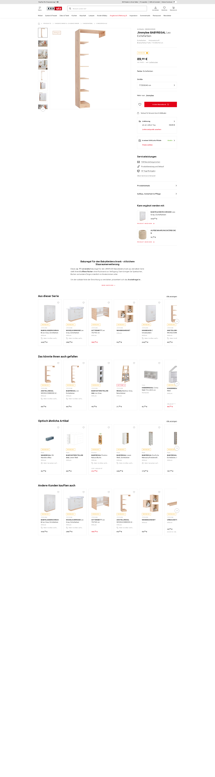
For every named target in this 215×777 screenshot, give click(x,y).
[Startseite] (39, 23)
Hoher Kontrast (167, 2)
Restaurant (157, 16)
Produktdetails (143, 185)
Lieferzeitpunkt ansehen (151, 129)
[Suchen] (70, 8)
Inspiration (133, 16)
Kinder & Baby (102, 16)
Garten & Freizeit (51, 16)
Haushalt (83, 16)
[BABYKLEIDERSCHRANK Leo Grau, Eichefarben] (142, 216)
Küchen (74, 16)
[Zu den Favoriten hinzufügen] (140, 104)
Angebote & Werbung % (118, 16)
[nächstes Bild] (177, 321)
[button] (43, 33)
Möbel (40, 16)
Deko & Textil (64, 16)
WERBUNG (141, 53)
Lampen (91, 16)
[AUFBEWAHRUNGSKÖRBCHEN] (142, 234)
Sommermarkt (145, 16)
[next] (43, 109)
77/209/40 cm (145, 85)
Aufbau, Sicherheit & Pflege (149, 194)
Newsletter (167, 16)
